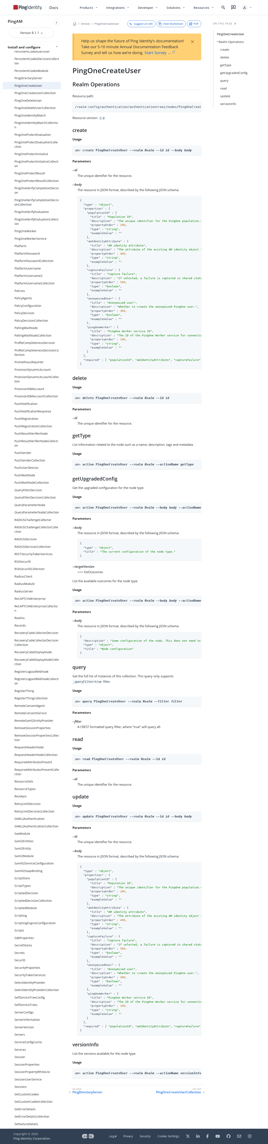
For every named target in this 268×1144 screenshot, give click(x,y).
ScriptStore (22, 878)
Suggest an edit (143, 24)
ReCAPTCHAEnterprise (30, 599)
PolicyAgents (23, 298)
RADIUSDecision (25, 539)
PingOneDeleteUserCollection (35, 108)
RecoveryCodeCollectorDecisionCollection (36, 642)
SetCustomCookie (26, 1094)
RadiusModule (24, 584)
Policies (19, 291)
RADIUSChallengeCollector (32, 520)
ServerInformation (27, 1020)
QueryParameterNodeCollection (36, 512)
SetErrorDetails (25, 1109)
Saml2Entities (24, 841)
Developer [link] (148, 7)
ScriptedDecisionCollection (33, 901)
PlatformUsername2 (28, 276)
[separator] (60, 572)
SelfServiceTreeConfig (29, 997)
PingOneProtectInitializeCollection (36, 163)
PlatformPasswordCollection (34, 261)
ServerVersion (24, 1027)
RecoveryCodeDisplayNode (33, 652)
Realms (19, 618)
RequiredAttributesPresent (33, 762)
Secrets (19, 953)
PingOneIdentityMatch (30, 115)
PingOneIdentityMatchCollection (36, 125)
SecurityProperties (27, 968)
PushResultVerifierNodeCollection (36, 443)
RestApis (20, 796)
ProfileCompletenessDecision (34, 343)
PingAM (15, 21)
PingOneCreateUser (28, 86)
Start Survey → (157, 52)
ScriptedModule (25, 908)
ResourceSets (23, 781)
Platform (20, 246)
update (225, 96)
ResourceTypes (25, 789)
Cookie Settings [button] (168, 1136)
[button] (246, 7)
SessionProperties (27, 1064)
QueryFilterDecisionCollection (35, 497)
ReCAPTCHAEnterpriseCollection (36, 608)
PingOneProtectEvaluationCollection (36, 144)
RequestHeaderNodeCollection (36, 755)
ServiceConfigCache (28, 1042)
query (224, 81)
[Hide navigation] (56, 22)
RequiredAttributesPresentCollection (36, 772)
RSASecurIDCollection (29, 569)
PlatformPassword (27, 253)
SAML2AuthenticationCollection (36, 826)
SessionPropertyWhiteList (32, 1072)
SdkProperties (24, 938)
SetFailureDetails (26, 1124)
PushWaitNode (24, 475)
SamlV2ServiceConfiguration (34, 863)
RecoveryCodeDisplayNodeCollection (36, 662)
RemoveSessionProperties (32, 728)
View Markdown (173, 24)
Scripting (20, 915)
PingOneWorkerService (30, 239)
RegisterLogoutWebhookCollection (36, 681)
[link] (27, 7)
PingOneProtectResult (29, 173)
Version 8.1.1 (30, 33)
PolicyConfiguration (27, 306)
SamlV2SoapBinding (28, 871)
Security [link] (145, 1136)
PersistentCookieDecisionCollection (36, 61)
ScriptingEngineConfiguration (35, 923)
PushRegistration (26, 419)
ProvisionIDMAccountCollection (36, 396)
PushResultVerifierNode (31, 433)
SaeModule (22, 834)
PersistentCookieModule (31, 71)
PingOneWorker (25, 231)
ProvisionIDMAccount (29, 389)
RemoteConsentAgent (29, 706)
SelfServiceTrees (25, 1005)
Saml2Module (24, 856)
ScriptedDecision (26, 893)
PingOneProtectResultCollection (36, 181)
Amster (85, 24)
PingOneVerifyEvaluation (31, 212)
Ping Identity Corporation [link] (31, 1138)
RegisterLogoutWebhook (31, 672)
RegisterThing (24, 691)
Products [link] (89, 7)
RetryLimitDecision (27, 804)
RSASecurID (22, 562)
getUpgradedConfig (233, 73)
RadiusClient (23, 576)
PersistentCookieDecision (32, 51)
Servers (19, 1034)
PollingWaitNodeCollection (33, 335)
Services (20, 1050)
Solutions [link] (175, 7)
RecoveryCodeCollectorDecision (36, 633)
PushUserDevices (26, 468)
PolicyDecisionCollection (31, 321)
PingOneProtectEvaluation (32, 135)
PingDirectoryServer (28, 78)
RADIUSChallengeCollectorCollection (36, 529)
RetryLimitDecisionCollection (34, 811)
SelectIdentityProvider (29, 983)
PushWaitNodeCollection (31, 483)
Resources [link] (204, 7)
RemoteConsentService (30, 713)
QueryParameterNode (29, 505)
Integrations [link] (118, 7)
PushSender (22, 453)
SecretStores (23, 945)
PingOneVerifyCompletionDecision (36, 190)
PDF (195, 24)
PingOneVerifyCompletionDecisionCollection (36, 202)
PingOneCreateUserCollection (35, 93)
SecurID (19, 960)
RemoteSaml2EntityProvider (33, 721)
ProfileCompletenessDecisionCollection (36, 352)
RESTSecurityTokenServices (33, 554)
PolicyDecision (24, 313)
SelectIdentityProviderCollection (36, 990)
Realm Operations (231, 42)
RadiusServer (23, 591)
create (224, 50)
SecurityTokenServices (30, 975)
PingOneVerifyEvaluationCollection (36, 221)
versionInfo (228, 104)
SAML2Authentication (29, 819)
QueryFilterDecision (28, 490)
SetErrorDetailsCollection (31, 1116)
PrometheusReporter (29, 362)
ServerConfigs (24, 1012)
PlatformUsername (27, 268)
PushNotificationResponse (32, 411)
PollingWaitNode (26, 328)
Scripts (19, 930)
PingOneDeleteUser (28, 100)
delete (224, 57)
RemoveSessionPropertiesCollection (36, 737)
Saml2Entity (22, 848)
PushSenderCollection (29, 460)
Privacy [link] (128, 1136)
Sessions (20, 1087)
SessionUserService (28, 1079)
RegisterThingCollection (31, 698)
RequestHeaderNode (29, 747)
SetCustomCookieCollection (33, 1102)
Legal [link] (113, 1136)
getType (225, 65)
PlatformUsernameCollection (34, 283)
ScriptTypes (22, 886)
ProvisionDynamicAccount (32, 370)
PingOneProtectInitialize (31, 154)
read (223, 88)
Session (19, 1057)
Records (20, 625)
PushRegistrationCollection (33, 426)
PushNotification (25, 404)
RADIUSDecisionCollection (32, 547)
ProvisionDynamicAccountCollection (36, 379)
